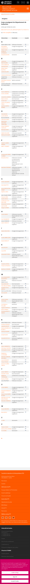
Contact (3, 538)
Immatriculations (5, 553)
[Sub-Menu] (27, 8)
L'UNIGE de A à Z (5, 544)
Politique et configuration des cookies (9, 547)
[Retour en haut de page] (15, 438)
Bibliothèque (4, 505)
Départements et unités (8, 14)
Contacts (3, 483)
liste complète (7, 32)
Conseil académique (5, 493)
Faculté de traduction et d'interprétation (9, 8)
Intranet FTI (4, 508)
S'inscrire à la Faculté (6, 496)
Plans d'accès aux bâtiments (7, 541)
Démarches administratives (7, 556)
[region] (15, 571)
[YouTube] (13, 517)
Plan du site (4, 511)
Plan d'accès (4, 480)
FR (22, 2)
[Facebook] (10, 517)
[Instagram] (6, 517)
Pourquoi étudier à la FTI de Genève (9, 490)
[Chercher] (18, 2)
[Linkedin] (2, 517)
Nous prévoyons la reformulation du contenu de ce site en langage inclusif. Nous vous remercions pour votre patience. (14, 521)
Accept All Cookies (15, 581)
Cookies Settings (14, 572)
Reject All (15, 577)
